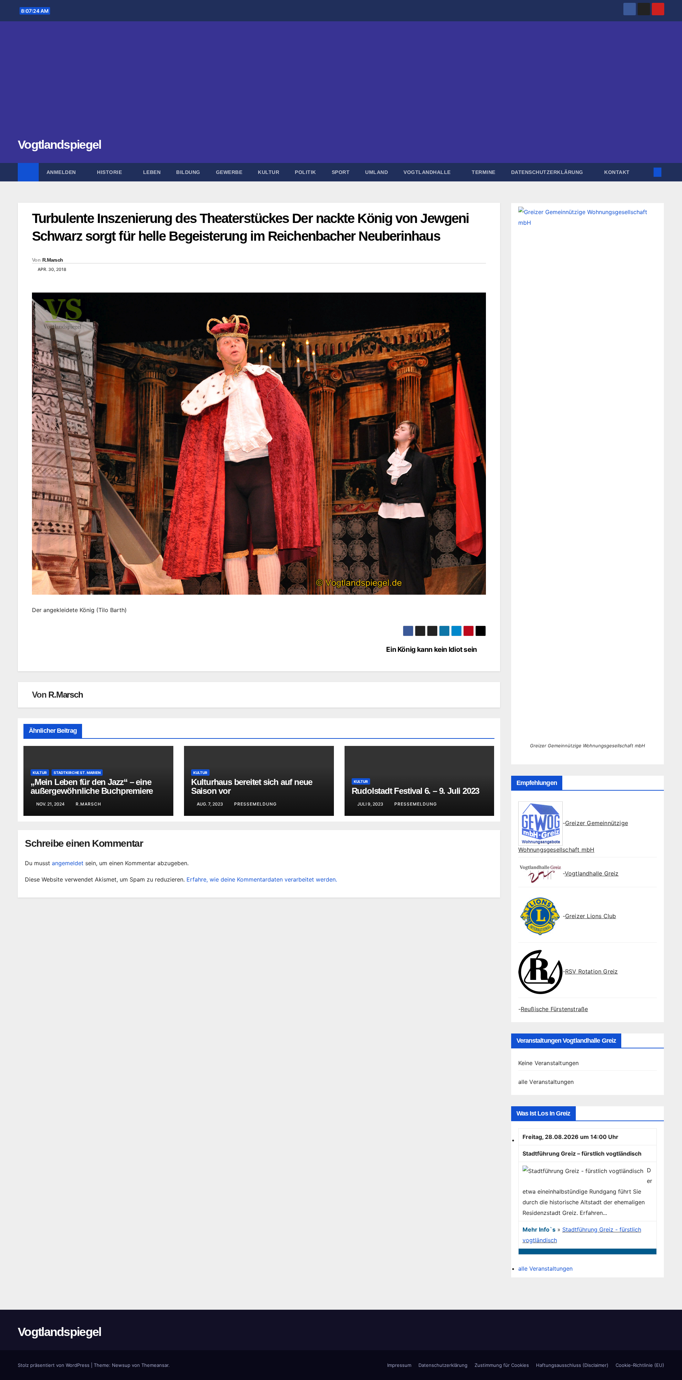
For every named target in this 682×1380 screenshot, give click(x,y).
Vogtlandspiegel (59, 144)
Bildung (188, 172)
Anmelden (62, 172)
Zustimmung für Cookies (502, 1365)
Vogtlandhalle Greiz (592, 873)
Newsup (121, 1365)
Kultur (268, 172)
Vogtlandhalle (428, 172)
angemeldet (67, 863)
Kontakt (617, 172)
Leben (152, 172)
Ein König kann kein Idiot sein (431, 649)
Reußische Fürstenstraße (554, 1009)
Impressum (399, 1365)
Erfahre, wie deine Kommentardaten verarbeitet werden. (261, 879)
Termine (484, 172)
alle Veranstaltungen (546, 1081)
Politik (305, 172)
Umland (376, 172)
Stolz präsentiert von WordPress (54, 1365)
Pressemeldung (255, 804)
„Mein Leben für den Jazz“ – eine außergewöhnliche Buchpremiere (92, 786)
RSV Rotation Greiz (591, 971)
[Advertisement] (341, 83)
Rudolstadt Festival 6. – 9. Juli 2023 (416, 791)
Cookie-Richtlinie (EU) (640, 1365)
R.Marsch (52, 260)
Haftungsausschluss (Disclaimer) (572, 1365)
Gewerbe (229, 172)
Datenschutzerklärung (548, 172)
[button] (646, 172)
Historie (110, 172)
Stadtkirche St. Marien (77, 772)
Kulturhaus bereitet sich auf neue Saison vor (251, 786)
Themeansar (154, 1365)
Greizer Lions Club (590, 916)
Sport (341, 172)
